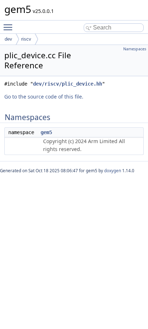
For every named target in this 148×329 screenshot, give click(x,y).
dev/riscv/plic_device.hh (67, 84)
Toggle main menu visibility (9, 26)
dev (8, 39)
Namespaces (134, 48)
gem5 (46, 132)
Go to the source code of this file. (43, 96)
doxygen (112, 170)
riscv (26, 39)
